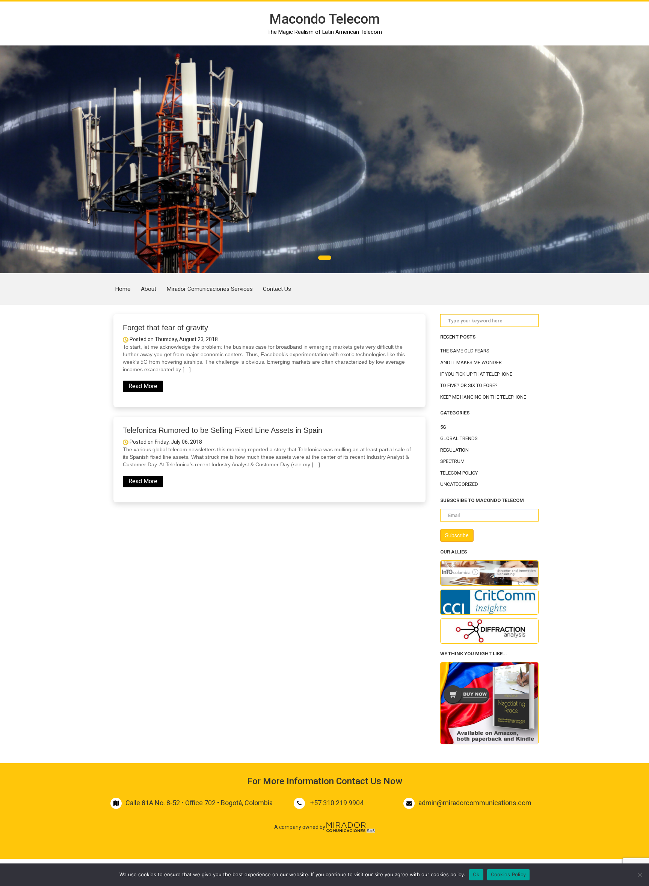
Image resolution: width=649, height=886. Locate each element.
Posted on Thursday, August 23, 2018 (173, 339)
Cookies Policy (508, 874)
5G (443, 427)
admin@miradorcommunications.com (474, 803)
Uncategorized (459, 484)
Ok (476, 874)
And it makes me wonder (471, 362)
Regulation (454, 450)
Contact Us (277, 289)
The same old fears (464, 351)
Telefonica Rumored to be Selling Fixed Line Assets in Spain (222, 430)
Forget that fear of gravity (165, 328)
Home (123, 289)
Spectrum (452, 461)
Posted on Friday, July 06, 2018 (165, 442)
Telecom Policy (459, 473)
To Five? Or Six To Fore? (469, 385)
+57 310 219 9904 (337, 803)
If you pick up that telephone (476, 374)
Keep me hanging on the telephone (483, 397)
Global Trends (459, 438)
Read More (142, 386)
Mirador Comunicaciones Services (209, 289)
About (148, 289)
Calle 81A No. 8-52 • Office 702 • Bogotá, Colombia (199, 803)
